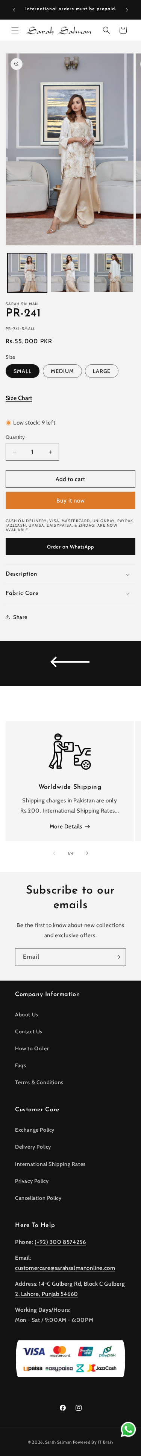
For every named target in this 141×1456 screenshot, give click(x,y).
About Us (26, 1014)
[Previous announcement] (14, 10)
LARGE (102, 371)
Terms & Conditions (39, 1082)
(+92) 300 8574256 (60, 1242)
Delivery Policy (33, 1146)
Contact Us (28, 1031)
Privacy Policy (32, 1181)
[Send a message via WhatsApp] (128, 1429)
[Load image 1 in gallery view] (27, 273)
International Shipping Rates (50, 1164)
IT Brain (105, 1442)
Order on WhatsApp (70, 547)
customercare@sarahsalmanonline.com (65, 1268)
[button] (15, 30)
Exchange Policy (35, 1129)
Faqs (20, 1065)
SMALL (23, 371)
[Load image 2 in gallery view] (70, 273)
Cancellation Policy (38, 1198)
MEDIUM (62, 371)
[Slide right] (87, 853)
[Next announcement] (127, 10)
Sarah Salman (58, 1442)
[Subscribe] (117, 957)
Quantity (15, 437)
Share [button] (20, 617)
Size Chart (19, 398)
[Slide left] (54, 853)
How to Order (32, 1048)
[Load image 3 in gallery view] (113, 273)
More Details (66, 826)
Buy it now (70, 500)
